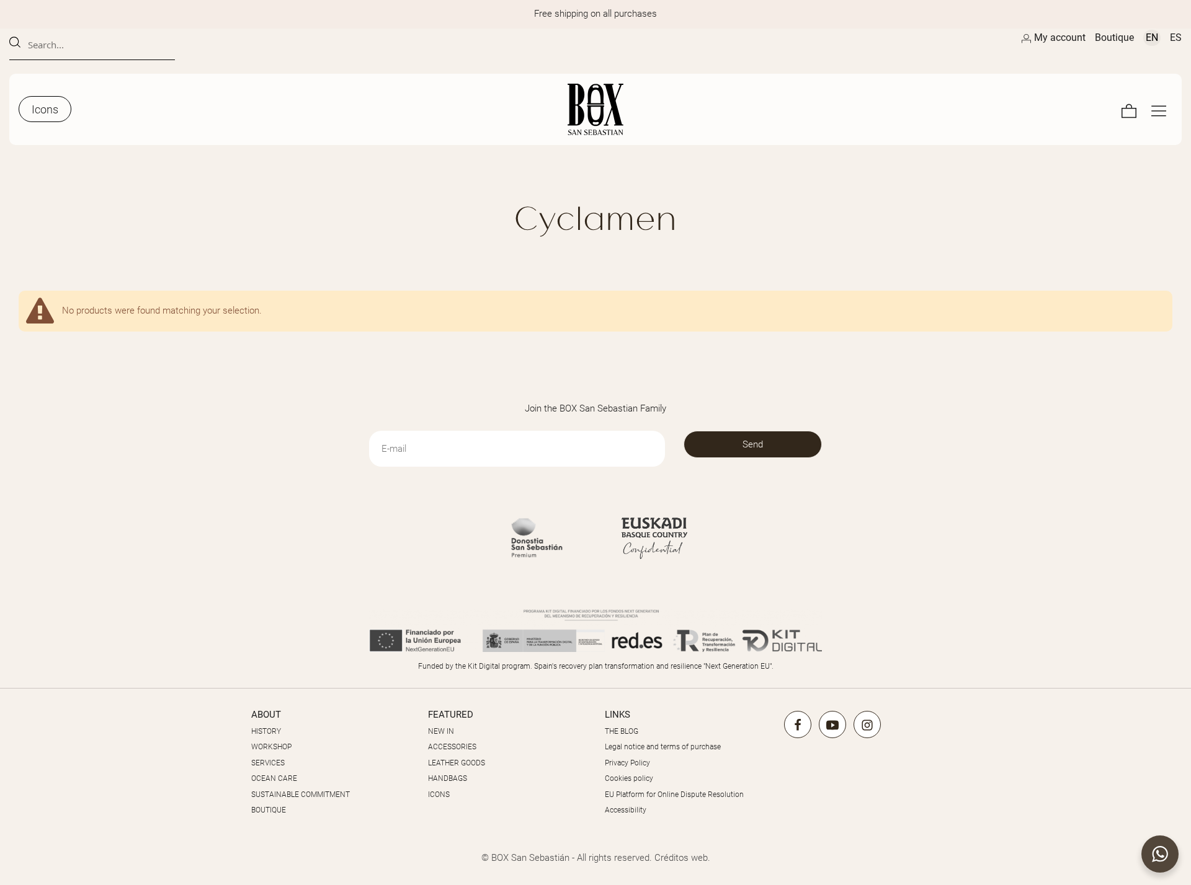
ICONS (439, 794)
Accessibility (625, 810)
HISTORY (266, 731)
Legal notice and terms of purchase (663, 746)
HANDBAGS (447, 778)
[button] (1160, 854)
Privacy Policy (627, 763)
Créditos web (681, 857)
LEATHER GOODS (456, 763)
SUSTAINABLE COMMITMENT (300, 794)
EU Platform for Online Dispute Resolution (674, 794)
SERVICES (268, 763)
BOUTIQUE (268, 810)
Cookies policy (629, 778)
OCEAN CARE (274, 778)
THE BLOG (621, 731)
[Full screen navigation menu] (1158, 109)
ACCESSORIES (452, 746)
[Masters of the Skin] (595, 109)
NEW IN (441, 731)
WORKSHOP (271, 746)
